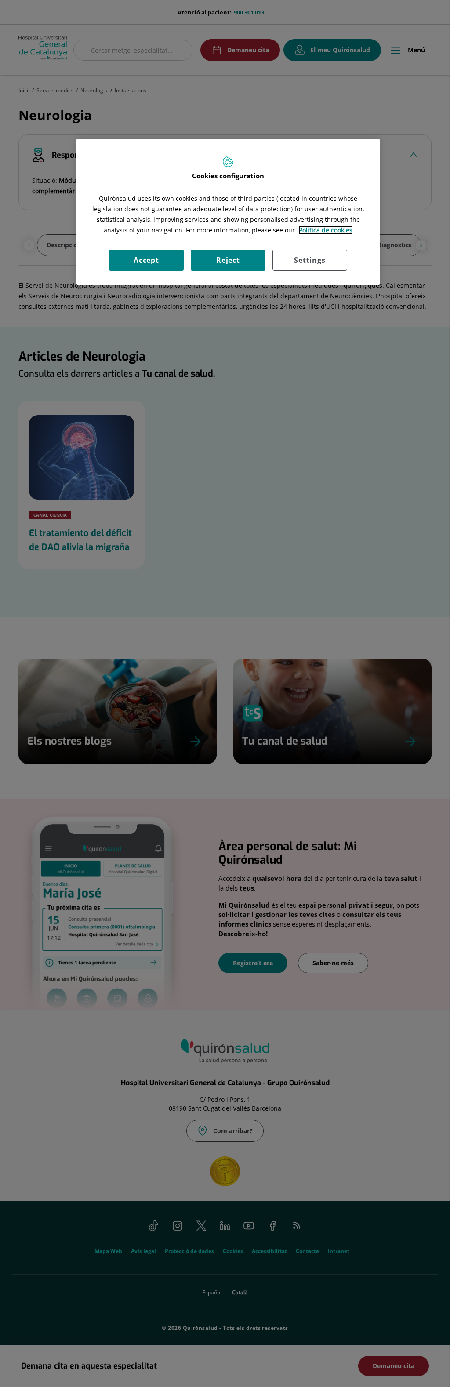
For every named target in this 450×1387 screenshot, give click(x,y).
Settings (309, 260)
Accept (146, 260)
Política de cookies (325, 230)
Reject (228, 260)
